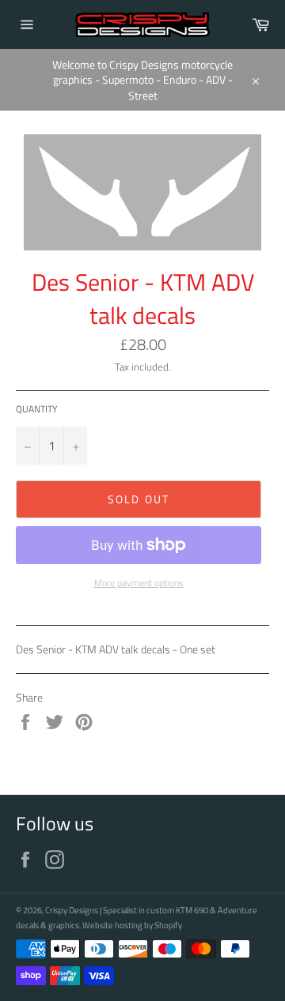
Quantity (36, 409)
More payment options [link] (139, 583)
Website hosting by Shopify (132, 924)
